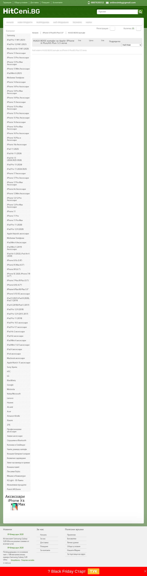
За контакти (45, 550)
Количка (138, 28)
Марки (89, 22)
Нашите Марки (73, 550)
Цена (91, 41)
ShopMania (15, 560)
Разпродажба (42, 22)
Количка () (129, 28)
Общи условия (73, 546)
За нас (43, 539)
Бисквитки (71, 539)
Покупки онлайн (27, 560)
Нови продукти (25, 22)
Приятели (71, 535)
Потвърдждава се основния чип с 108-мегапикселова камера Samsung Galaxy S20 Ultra (15, 556)
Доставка (44, 543)
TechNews (77, 22)
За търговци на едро (76, 554)
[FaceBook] (8, 517)
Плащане (44, 546)
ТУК (93, 571)
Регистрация (102, 28)
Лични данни (73, 543)
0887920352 (97, 3)
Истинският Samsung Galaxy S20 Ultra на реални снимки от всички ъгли (16, 541)
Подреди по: (115, 42)
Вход (112, 28)
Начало (10, 22)
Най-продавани (61, 22)
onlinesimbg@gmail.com (123, 3)
